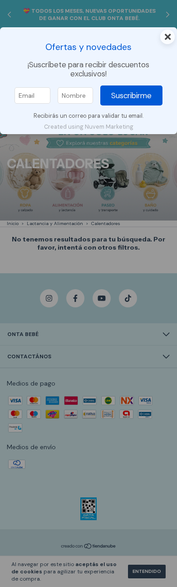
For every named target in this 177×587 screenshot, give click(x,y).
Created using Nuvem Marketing (88, 126)
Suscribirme (131, 95)
